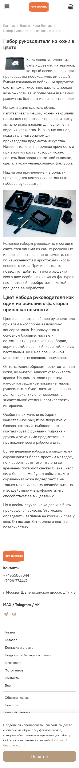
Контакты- (13, 678)
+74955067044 (16, 575)
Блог (8, 685)
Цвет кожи (13, 663)
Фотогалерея (15, 670)
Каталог (11, 640)
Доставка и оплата (19, 647)
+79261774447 (15, 581)
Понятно (39, 756)
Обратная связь (17, 697)
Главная (9, 25)
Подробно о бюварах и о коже (28, 655)
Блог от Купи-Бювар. (36, 25)
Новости (11, 705)
